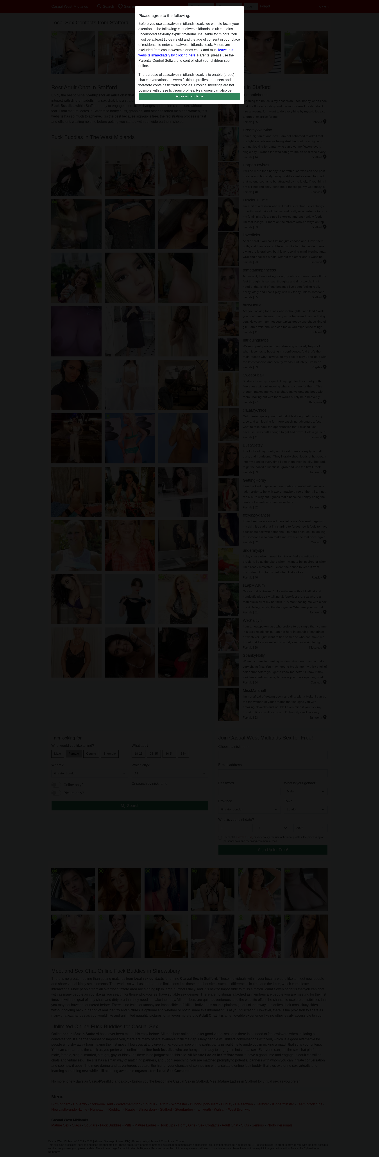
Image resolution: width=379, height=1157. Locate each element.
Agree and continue (189, 96)
